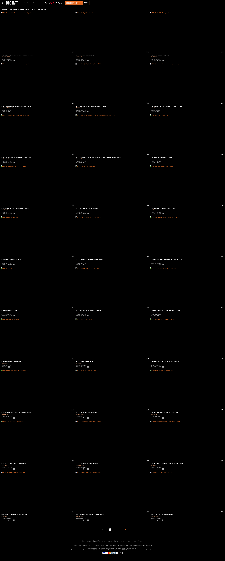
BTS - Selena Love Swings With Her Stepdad (16, 412)
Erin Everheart (4, 312)
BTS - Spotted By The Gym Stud (161, 55)
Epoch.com (79, 549)
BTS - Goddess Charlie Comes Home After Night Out (18, 55)
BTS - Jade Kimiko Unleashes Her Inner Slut (90, 259)
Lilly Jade (153, 158)
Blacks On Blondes (156, 314)
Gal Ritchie (4, 261)
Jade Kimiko (79, 261)
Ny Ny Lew (4, 107)
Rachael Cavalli (5, 158)
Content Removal (150, 549)
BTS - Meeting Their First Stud (86, 55)
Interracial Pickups (6, 467)
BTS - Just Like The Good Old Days (162, 514)
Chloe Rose (4, 465)
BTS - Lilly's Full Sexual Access (162, 157)
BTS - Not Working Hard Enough (87, 208)
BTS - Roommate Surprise (84, 361)
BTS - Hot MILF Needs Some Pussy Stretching (16, 157)
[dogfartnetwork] (12, 3)
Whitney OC (79, 158)
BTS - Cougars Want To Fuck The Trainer (15, 208)
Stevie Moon (4, 516)
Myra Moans (79, 56)
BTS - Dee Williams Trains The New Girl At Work (167, 259)
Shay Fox (9, 210)
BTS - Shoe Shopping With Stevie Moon (14, 514)
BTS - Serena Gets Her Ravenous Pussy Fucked (166, 106)
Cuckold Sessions (6, 59)
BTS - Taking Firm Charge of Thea (87, 412)
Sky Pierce (78, 363)
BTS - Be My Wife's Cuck (9, 310)
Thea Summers (79, 414)
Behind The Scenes (81, 59)
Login (86, 3)
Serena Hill (153, 107)
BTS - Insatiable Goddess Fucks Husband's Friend (167, 463)
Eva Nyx (84, 465)
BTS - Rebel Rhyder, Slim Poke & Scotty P (164, 412)
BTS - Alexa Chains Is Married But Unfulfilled (91, 106)
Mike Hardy (10, 107)
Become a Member (74, 3)
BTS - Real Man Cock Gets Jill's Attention (165, 361)
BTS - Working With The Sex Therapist (89, 310)
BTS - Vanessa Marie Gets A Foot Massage (90, 514)
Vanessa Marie (79, 516)
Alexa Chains (79, 107)
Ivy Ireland (78, 210)
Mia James (153, 465)
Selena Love (4, 414)
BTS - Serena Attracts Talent (11, 361)
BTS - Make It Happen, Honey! (11, 259)
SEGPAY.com (126, 549)
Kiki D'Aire (4, 210)
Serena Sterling (5, 363)
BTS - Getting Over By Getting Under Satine (165, 310)
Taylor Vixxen (154, 56)
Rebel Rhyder (154, 414)
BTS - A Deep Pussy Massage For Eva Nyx (89, 463)
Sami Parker (154, 210)
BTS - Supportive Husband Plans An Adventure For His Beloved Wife (99, 157)
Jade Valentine (154, 516)
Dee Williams (154, 261)
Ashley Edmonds (80, 312)
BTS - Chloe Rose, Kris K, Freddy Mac (13, 463)
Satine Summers (155, 312)
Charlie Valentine (5, 56)
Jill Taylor (153, 363)
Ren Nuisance (161, 261)
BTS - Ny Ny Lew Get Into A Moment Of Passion (16, 106)
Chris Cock (79, 465)
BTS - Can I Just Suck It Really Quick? (163, 208)
